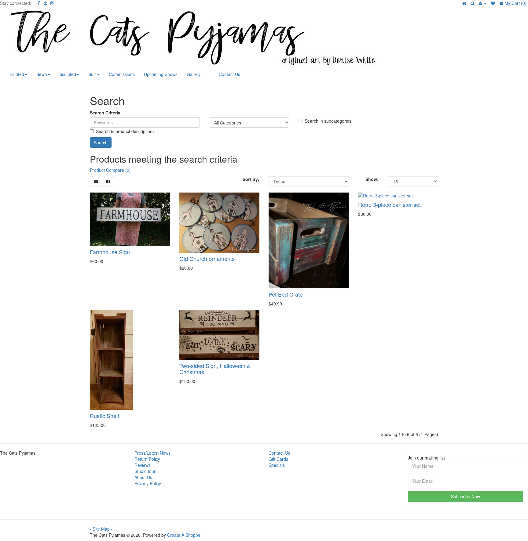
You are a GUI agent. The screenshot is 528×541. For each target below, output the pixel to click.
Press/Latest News (152, 453)
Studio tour (145, 471)
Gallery (193, 74)
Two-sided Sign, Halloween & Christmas (215, 369)
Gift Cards (278, 459)
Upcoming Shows (161, 74)
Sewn (41, 74)
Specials (277, 465)
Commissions (122, 74)
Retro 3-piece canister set (389, 204)
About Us (143, 477)
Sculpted (67, 74)
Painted (16, 74)
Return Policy (147, 459)
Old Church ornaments (207, 258)
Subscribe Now (465, 496)
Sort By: (251, 179)
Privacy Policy (147, 483)
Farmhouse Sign (110, 252)
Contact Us (229, 74)
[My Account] (482, 3)
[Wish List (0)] (493, 3)
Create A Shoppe (183, 535)
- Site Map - (101, 529)
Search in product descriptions (125, 131)
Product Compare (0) (110, 170)
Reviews (142, 465)
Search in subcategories (328, 121)
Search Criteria (105, 113)
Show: (372, 179)
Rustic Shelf (104, 416)
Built (92, 74)
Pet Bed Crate (286, 294)
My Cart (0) (514, 3)
